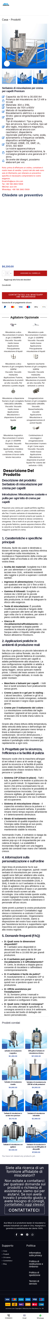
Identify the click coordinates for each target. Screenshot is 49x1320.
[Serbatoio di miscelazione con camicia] (13, 1069)
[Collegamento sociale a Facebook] (12, 285)
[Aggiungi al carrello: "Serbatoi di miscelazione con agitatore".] (4, 1140)
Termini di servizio (34, 1282)
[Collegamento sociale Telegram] (25, 285)
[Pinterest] (27, 1234)
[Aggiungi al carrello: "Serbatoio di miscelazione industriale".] (27, 1108)
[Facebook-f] (16, 1234)
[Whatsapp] (32, 1234)
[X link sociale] (15, 285)
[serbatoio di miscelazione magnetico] (13, 1038)
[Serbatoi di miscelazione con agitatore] (13, 1132)
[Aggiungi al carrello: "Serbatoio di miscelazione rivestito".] (4, 1077)
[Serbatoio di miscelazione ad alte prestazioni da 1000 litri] (36, 1069)
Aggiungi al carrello (30, 273)
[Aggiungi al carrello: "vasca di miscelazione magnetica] (4, 1046)
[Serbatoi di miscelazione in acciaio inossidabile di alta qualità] (13, 1100)
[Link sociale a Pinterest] (19, 285)
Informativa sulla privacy (35, 1254)
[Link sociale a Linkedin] (22, 285)
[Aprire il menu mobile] (46, 4)
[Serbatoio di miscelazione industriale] (36, 1100)
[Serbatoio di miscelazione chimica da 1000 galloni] (36, 1038)
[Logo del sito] (6, 4)
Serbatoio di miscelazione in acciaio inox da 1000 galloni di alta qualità (36, 1147)
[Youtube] (21, 1234)
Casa (5, 19)
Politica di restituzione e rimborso (36, 1264)
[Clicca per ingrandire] (7, 64)
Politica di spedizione (34, 1273)
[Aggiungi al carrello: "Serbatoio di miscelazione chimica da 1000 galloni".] (27, 1046)
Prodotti (16, 19)
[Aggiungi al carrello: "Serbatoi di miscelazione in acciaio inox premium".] (4, 1108)
